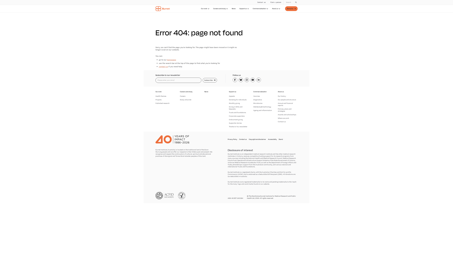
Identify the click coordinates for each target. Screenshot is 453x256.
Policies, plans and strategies (284, 110)
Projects (159, 100)
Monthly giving (234, 103)
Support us (243, 8)
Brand (281, 139)
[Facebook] (235, 80)
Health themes (161, 96)
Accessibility (272, 139)
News (234, 8)
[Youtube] (252, 80)
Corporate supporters (237, 116)
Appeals (232, 96)
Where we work (283, 118)
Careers (182, 96)
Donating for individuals (238, 100)
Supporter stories (235, 123)
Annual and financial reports (285, 104)
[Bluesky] (241, 80)
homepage (171, 60)
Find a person (275, 2)
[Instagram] (247, 80)
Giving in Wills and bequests (235, 108)
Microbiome (257, 103)
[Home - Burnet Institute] (163, 8)
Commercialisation (259, 8)
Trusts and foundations (237, 112)
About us (275, 8)
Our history (282, 96)
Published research (162, 103)
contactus (163, 66)
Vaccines (256, 96)
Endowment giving (236, 120)
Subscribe (208, 80)
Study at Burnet (185, 100)
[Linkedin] (258, 80)
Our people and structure (287, 100)
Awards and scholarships (287, 115)
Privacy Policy (232, 139)
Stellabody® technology (262, 107)
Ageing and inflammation (262, 110)
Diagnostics (257, 100)
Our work (204, 8)
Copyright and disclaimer (257, 139)
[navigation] (226, 6)
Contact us (261, 2)
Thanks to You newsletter (238, 127)
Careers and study (219, 8)
